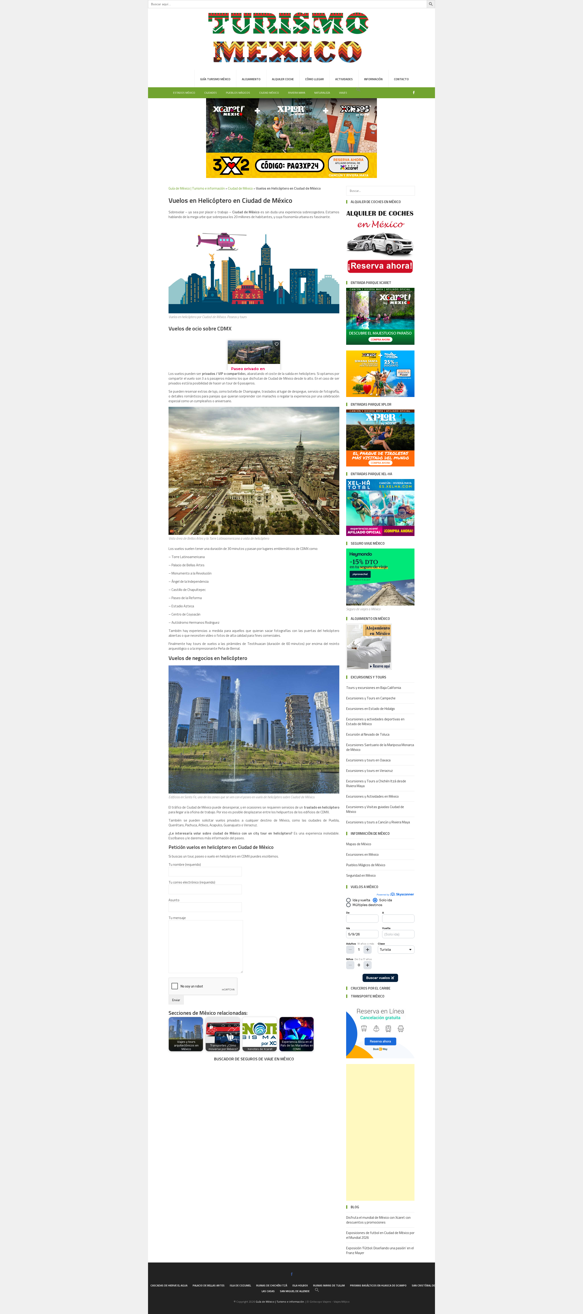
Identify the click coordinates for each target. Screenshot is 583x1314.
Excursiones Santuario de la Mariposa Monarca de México (380, 747)
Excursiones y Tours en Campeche (371, 698)
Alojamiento (251, 79)
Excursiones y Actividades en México (372, 796)
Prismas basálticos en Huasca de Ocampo (378, 1285)
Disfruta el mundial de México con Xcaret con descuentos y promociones (378, 1220)
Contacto (401, 79)
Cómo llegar (314, 79)
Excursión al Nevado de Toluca (367, 734)
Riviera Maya (296, 92)
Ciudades (210, 92)
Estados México (184, 92)
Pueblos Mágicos (238, 92)
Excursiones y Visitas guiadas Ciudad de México (375, 809)
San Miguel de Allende (294, 1291)
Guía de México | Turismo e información (197, 188)
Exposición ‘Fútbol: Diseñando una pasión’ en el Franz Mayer (380, 1250)
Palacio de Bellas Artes (209, 1285)
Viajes (343, 92)
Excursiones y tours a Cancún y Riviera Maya (378, 822)
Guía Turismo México (215, 79)
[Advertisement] (380, 1132)
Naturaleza (322, 92)
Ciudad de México (240, 188)
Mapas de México (358, 844)
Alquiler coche (283, 79)
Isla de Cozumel (240, 1285)
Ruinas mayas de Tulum (329, 1285)
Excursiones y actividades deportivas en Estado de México (375, 721)
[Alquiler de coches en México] (380, 274)
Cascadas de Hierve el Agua (169, 1285)
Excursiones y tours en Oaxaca (368, 760)
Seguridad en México (361, 875)
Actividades (344, 79)
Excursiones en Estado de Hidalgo (370, 708)
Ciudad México (269, 92)
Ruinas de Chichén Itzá (271, 1285)
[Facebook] (412, 92)
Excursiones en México (362, 854)
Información (373, 79)
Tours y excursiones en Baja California (373, 687)
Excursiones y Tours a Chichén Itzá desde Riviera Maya (376, 783)
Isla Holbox (300, 1285)
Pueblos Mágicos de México (365, 865)
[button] (358, 89)
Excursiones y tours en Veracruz (369, 770)
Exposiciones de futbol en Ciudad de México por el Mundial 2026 (380, 1235)
